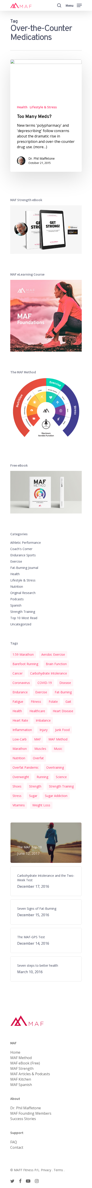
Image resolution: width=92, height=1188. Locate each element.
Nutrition (16, 586)
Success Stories (23, 1118)
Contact (16, 1147)
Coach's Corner (21, 549)
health (17, 711)
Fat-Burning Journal (24, 568)
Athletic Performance (25, 542)
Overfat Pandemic (26, 767)
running (42, 777)
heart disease (63, 711)
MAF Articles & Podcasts (30, 1073)
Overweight (21, 777)
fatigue (18, 701)
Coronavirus (21, 683)
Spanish (15, 605)
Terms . (59, 1170)
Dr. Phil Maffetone (41, 158)
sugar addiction (56, 796)
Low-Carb (20, 739)
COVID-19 (45, 683)
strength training (61, 786)
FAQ (13, 1142)
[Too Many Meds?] (46, 115)
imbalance (43, 720)
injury (44, 730)
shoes (17, 786)
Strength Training (22, 611)
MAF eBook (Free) (25, 1063)
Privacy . (47, 1170)
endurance (20, 692)
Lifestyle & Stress (43, 107)
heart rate (20, 720)
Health (22, 107)
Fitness (36, 701)
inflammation (22, 730)
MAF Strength (21, 1068)
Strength (35, 786)
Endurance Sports (23, 555)
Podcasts (17, 599)
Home (15, 1052)
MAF (37, 739)
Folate (53, 701)
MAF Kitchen (20, 1079)
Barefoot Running (25, 664)
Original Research (23, 593)
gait (68, 701)
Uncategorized (20, 624)
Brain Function (56, 664)
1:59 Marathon (23, 654)
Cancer (18, 673)
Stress (17, 796)
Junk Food (62, 730)
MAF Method (57, 739)
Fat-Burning (63, 692)
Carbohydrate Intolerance (48, 673)
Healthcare (37, 711)
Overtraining (55, 767)
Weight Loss (41, 805)
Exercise (16, 561)
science (61, 777)
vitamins (19, 805)
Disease (65, 683)
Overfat (38, 758)
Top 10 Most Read (23, 618)
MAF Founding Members (30, 1113)
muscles (40, 748)
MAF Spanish (21, 1084)
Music (58, 748)
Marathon (20, 748)
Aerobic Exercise (53, 654)
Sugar (33, 796)
